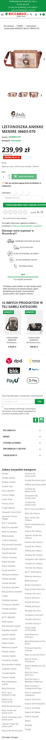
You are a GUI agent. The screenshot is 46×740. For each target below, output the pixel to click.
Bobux (28, 721)
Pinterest (26, 192)
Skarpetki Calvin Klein (11, 512)
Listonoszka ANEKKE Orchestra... (12, 340)
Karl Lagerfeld (8, 491)
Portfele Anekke (9, 482)
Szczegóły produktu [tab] (23, 279)
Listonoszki (16, 140)
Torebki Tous (7, 486)
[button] (5, 95)
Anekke (19, 286)
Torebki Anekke (8, 478)
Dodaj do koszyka (24, 176)
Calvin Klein (7, 499)
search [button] (31, 14)
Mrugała (28, 725)
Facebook (35, 420)
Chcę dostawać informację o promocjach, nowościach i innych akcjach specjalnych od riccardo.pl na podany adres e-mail (19, 411)
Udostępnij (13, 192)
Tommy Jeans (8, 504)
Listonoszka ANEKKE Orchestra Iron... (33, 340)
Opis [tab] (23, 274)
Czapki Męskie (8, 508)
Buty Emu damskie (10, 527)
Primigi (28, 729)
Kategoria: (6, 140)
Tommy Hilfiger (8, 495)
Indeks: (5, 137)
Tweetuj (20, 192)
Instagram (41, 420)
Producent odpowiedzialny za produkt (27, 225)
